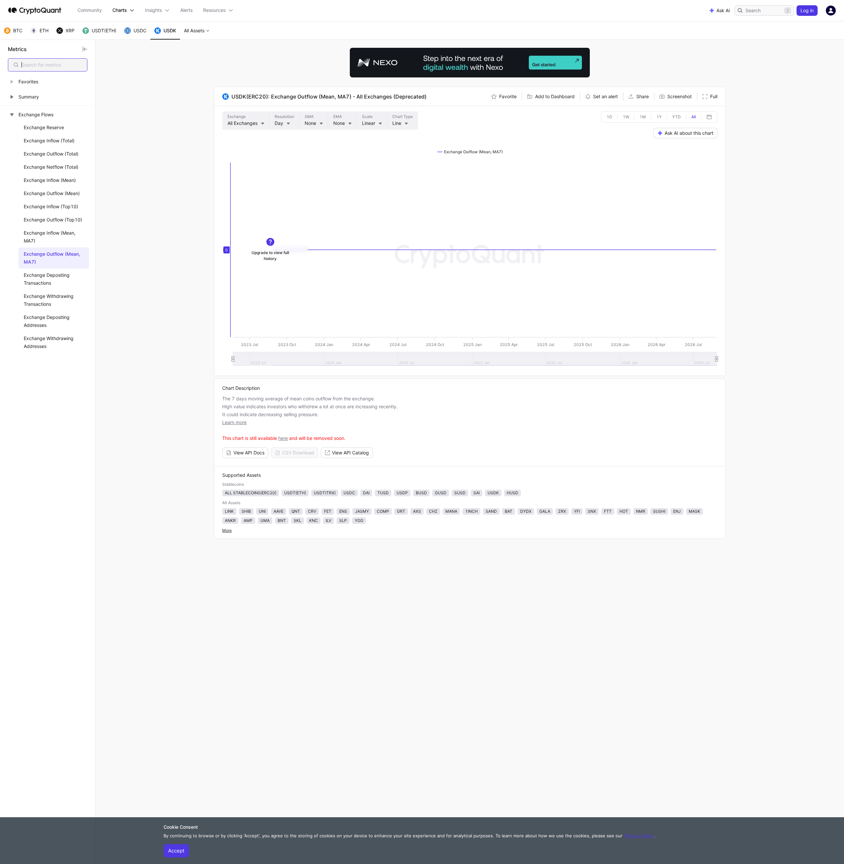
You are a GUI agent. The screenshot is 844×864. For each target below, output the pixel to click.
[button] (47, 81)
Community (89, 10)
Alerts (186, 10)
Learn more (234, 422)
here (283, 438)
